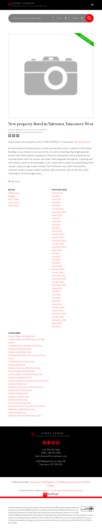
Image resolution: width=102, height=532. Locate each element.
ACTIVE (82, 12)
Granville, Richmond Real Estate (21, 361)
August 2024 (57, 250)
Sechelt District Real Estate (20, 390)
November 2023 (59, 278)
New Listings (13, 199)
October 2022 (58, 317)
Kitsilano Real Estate (17, 365)
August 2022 (57, 323)
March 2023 (57, 304)
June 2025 (56, 221)
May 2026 (56, 202)
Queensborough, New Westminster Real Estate (28, 380)
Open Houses (14, 202)
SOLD (92, 12)
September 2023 (59, 285)
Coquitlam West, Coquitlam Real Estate (25, 345)
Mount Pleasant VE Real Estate (21, 371)
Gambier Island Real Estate (19, 352)
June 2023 (56, 294)
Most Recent (57, 193)
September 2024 (59, 247)
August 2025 (57, 215)
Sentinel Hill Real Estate (18, 393)
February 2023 (58, 307)
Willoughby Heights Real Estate (21, 409)
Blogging (11, 196)
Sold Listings (13, 205)
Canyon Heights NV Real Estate (21, 336)
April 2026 (56, 205)
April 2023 (56, 301)
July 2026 (56, 196)
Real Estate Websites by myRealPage (70, 491)
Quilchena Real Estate (17, 384)
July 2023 (56, 291)
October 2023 (58, 282)
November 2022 (59, 313)
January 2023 (57, 310)
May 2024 (56, 259)
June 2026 (56, 199)
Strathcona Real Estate (18, 399)
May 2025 (56, 224)
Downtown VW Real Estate (20, 349)
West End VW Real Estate (19, 403)
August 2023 (57, 288)
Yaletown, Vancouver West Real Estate (29, 132)
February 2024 (58, 269)
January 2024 (57, 272)
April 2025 (56, 228)
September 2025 (59, 212)
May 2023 (56, 297)
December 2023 (59, 275)
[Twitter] (44, 442)
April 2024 (56, 263)
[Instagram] (57, 442)
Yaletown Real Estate (17, 412)
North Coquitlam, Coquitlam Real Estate (25, 374)
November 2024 (59, 240)
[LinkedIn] (49, 442)
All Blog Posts (14, 193)
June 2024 (56, 256)
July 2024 (56, 253)
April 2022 (56, 326)
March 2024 (57, 266)
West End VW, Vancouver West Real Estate (26, 406)
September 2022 (59, 320)
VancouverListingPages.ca (42, 482)
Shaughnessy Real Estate (18, 396)
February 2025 (58, 234)
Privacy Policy (52, 491)
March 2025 (57, 231)
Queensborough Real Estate (20, 377)
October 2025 (58, 209)
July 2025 (56, 218)
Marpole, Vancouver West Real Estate (24, 368)
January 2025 (57, 237)
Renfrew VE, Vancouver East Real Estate (25, 387)
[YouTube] (53, 442)
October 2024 (58, 243)
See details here (82, 141)
